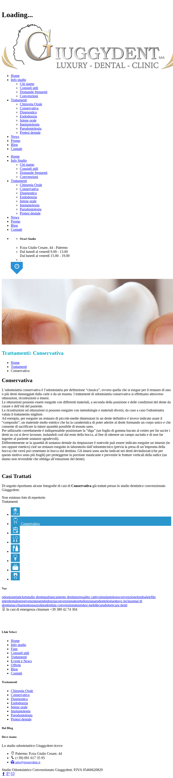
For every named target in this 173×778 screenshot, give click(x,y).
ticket (22, 597)
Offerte (16, 665)
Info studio (18, 80)
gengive (24, 601)
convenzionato (66, 601)
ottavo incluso (123, 601)
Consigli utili (29, 88)
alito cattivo (92, 597)
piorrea (79, 597)
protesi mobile (88, 605)
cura (101, 605)
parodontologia (103, 601)
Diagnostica (28, 112)
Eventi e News (21, 661)
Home (15, 76)
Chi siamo (27, 84)
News (15, 137)
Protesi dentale (30, 132)
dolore (108, 605)
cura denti (120, 605)
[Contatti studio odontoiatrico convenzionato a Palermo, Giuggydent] (12, 774)
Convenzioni (29, 96)
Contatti (16, 149)
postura (35, 601)
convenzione (128, 597)
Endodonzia (28, 116)
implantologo (109, 597)
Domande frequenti (33, 92)
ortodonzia (84, 601)
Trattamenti (19, 100)
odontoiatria (10, 597)
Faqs (14, 649)
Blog (14, 145)
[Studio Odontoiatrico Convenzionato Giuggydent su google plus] (8, 774)
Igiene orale (28, 120)
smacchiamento (20, 605)
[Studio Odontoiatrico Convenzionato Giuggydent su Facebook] (3, 774)
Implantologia (29, 124)
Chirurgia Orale (31, 104)
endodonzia (48, 601)
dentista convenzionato (62, 605)
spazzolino (38, 605)
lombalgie (144, 597)
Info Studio (19, 160)
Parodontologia (30, 128)
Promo (15, 141)
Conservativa (29, 108)
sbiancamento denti (60, 597)
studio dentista (36, 597)
